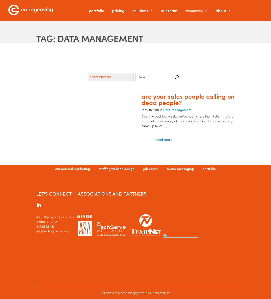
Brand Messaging (180, 168)
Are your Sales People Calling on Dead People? (188, 99)
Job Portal (150, 168)
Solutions (140, 10)
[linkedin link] (38, 205)
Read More (163, 139)
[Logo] (30, 10)
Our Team (169, 10)
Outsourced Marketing (72, 168)
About (221, 10)
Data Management (177, 109)
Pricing (118, 10)
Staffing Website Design (117, 168)
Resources (194, 10)
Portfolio (96, 10)
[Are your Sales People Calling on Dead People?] (86, 120)
